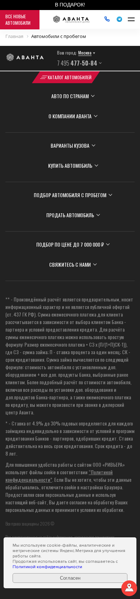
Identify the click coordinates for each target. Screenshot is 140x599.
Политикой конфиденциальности (47, 567)
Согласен (70, 578)
